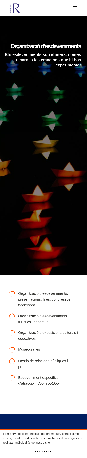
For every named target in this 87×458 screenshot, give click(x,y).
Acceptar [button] (43, 451)
